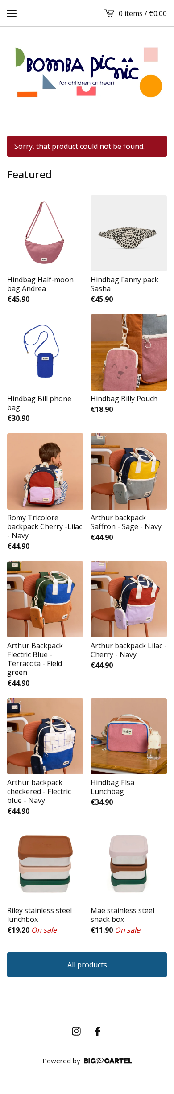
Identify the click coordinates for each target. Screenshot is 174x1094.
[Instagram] (76, 1031)
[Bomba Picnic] (87, 72)
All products (87, 965)
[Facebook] (98, 1031)
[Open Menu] (12, 13)
